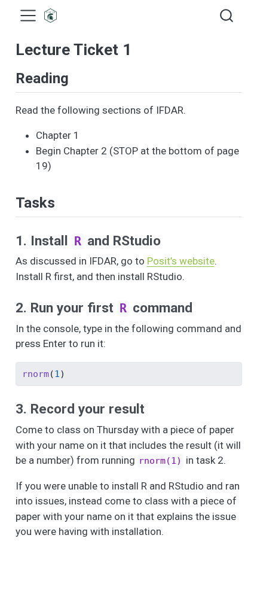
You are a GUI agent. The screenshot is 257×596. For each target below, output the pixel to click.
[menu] (28, 15)
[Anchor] (78, 77)
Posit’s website (181, 261)
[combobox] (227, 16)
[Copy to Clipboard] (234, 366)
